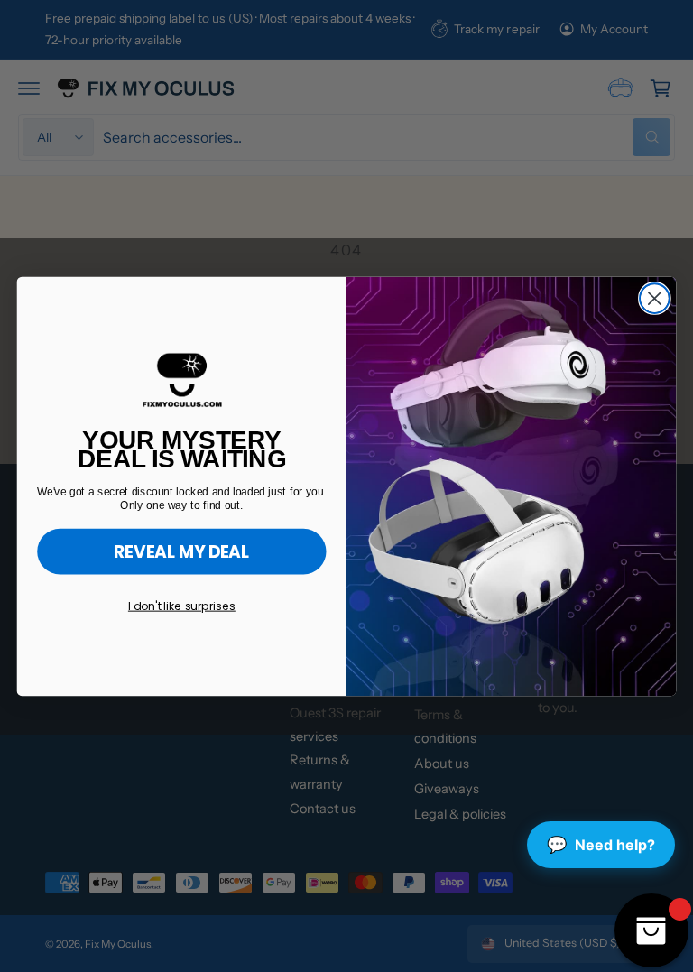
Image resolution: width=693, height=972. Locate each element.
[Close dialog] (655, 298)
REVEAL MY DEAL (182, 551)
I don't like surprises (182, 605)
